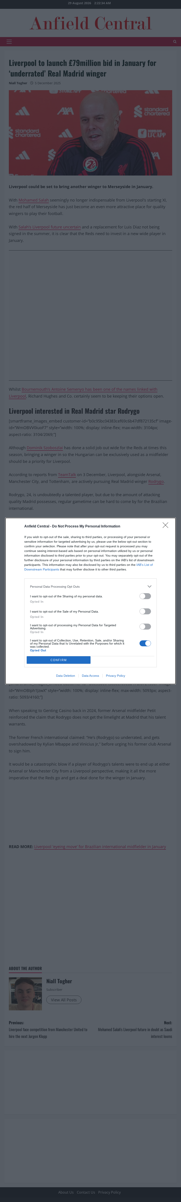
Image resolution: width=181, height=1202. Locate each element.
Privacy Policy (115, 675)
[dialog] (90, 601)
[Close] (167, 526)
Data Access (90, 675)
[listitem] (90, 586)
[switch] (145, 596)
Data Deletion (65, 675)
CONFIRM (59, 660)
